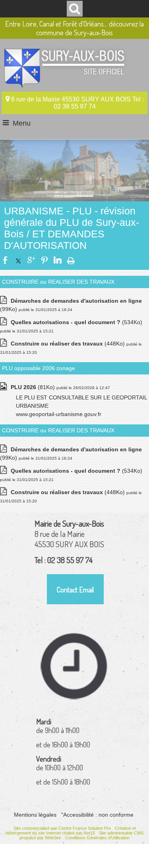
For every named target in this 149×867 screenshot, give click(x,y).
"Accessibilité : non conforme (97, 815)
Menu (22, 123)
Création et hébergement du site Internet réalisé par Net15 (71, 830)
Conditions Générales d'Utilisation (97, 837)
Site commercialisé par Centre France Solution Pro (62, 828)
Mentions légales (35, 815)
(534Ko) (76, 322)
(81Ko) (33, 387)
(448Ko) (68, 343)
